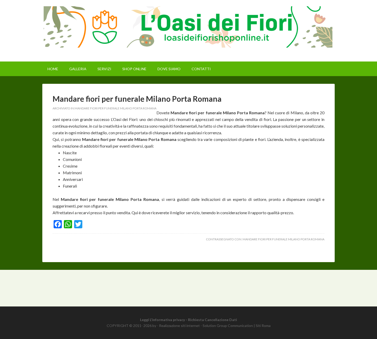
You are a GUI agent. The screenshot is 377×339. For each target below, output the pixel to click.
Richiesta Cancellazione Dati (212, 319)
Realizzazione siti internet (179, 325)
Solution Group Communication (228, 325)
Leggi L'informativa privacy (162, 319)
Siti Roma (263, 325)
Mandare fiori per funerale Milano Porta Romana (137, 98)
